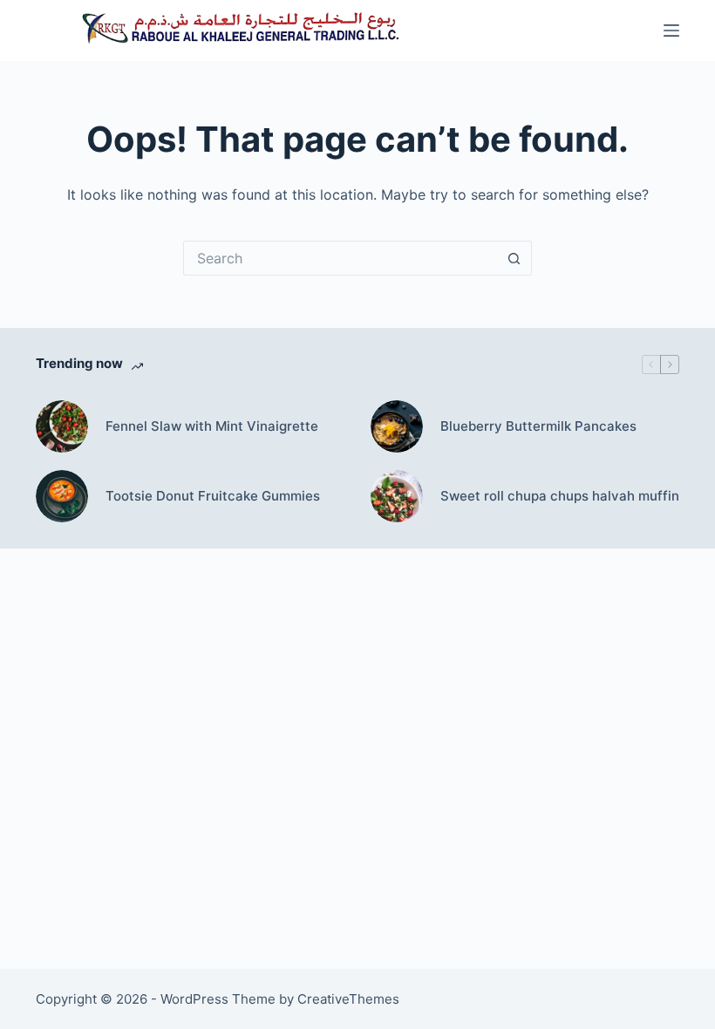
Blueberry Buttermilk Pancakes (538, 426)
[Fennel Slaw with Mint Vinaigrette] (62, 426)
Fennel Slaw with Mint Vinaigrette (212, 426)
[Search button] (514, 258)
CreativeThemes (348, 999)
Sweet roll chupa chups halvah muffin (559, 495)
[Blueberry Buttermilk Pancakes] (397, 426)
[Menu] (671, 30)
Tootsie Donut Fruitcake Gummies (213, 495)
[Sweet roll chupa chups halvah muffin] (397, 496)
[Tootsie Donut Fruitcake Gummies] (62, 496)
